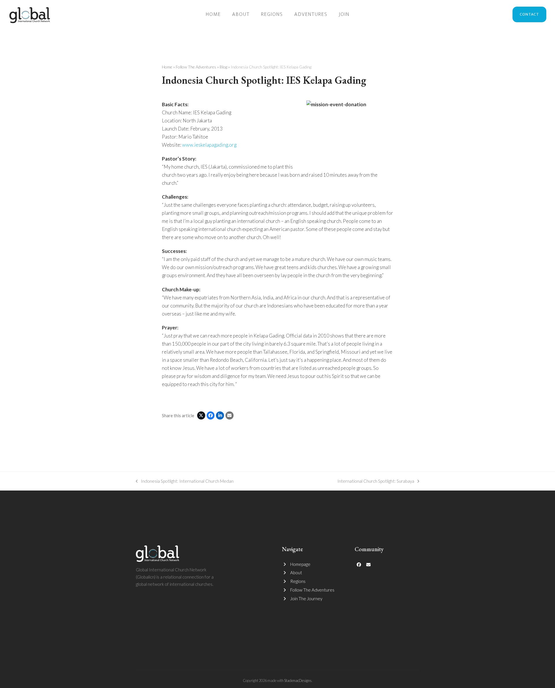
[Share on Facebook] (211, 415)
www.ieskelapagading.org (209, 145)
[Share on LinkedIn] (220, 415)
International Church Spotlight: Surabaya (375, 481)
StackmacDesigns (298, 680)
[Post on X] (201, 415)
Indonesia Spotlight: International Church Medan (185, 481)
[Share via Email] (229, 415)
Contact (529, 14)
